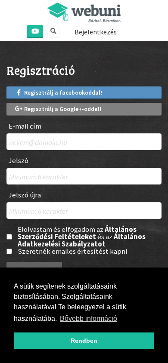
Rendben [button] (84, 340)
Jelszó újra (25, 195)
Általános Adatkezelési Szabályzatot (82, 240)
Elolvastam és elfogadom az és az (82, 236)
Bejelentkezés (96, 32)
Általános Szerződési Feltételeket (77, 233)
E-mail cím (25, 126)
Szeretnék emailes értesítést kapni (72, 251)
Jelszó (18, 160)
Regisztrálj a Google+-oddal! (62, 109)
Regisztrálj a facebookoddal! (62, 92)
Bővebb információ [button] (88, 318)
